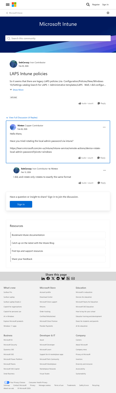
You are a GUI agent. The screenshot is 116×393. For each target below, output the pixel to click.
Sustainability (81, 373)
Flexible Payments (46, 326)
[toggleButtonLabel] (108, 13)
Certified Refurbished (47, 316)
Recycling (95, 385)
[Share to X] (53, 278)
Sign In (105, 4)
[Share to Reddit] (58, 278)
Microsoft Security (10, 345)
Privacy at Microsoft (83, 354)
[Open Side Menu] (7, 4)
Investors (79, 359)
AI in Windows (9, 316)
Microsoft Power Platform (13, 359)
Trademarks (71, 385)
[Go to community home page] (14, 4)
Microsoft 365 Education (85, 306)
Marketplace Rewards (48, 369)
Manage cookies (45, 385)
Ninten (21, 125)
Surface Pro (8, 292)
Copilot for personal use (12, 311)
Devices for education (84, 297)
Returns (42, 306)
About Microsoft (82, 345)
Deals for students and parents (87, 321)
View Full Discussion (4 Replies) (23, 117)
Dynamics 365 (9, 349)
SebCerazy (24, 62)
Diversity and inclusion (84, 364)
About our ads (9, 388)
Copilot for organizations (13, 306)
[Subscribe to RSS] (68, 278)
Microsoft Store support (48, 302)
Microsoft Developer (47, 345)
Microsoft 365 (9, 354)
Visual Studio (44, 373)
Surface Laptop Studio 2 (12, 302)
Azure (42, 340)
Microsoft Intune (15, 13)
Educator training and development (89, 316)
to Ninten (53, 168)
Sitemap (7, 385)
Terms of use (58, 385)
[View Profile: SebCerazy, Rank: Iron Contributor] (13, 64)
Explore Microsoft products (13, 321)
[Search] (88, 4)
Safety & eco (84, 385)
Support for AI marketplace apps (51, 354)
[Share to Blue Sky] (63, 278)
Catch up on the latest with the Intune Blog (33, 242)
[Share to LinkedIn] (43, 278)
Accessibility (80, 369)
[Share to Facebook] (48, 278)
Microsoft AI (8, 340)
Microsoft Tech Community (49, 359)
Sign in (21, 204)
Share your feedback (22, 258)
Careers (79, 340)
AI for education (81, 326)
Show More (18, 89)
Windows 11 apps (10, 326)
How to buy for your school (85, 311)
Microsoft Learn (45, 349)
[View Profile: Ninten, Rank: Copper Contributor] (13, 127)
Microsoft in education (84, 292)
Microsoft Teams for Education (87, 302)
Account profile (45, 292)
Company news (81, 349)
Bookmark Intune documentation (28, 234)
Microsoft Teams (10, 364)
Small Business (9, 373)
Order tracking (45, 311)
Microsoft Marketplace (48, 364)
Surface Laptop (9, 297)
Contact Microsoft (19, 385)
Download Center (46, 297)
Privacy (32, 385)
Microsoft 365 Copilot (11, 369)
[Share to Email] (73, 278)
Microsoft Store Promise (48, 321)
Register (96, 4)
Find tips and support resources (27, 250)
